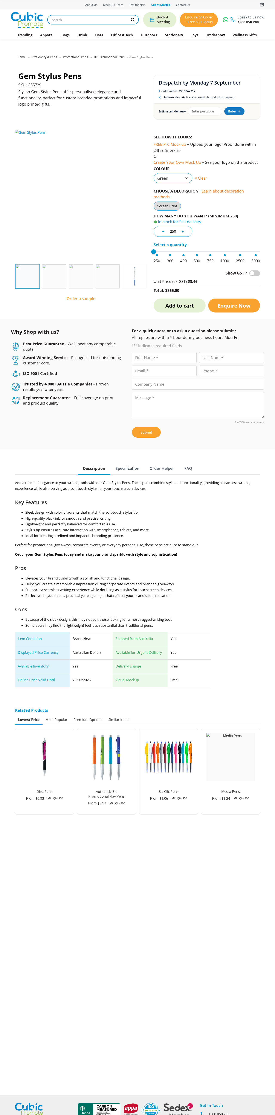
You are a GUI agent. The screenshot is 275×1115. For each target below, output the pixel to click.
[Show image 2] (54, 276)
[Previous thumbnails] (18, 276)
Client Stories (160, 5)
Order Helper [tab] (162, 468)
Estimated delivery (172, 111)
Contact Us (183, 5)
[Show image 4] (107, 276)
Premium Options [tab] (87, 719)
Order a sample (81, 298)
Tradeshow (215, 35)
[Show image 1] (27, 276)
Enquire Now (234, 305)
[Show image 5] (134, 276)
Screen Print (167, 206)
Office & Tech (122, 35)
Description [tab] (94, 468)
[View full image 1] (81, 195)
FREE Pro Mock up (170, 144)
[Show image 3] (80, 276)
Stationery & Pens (44, 57)
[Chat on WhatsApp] (225, 19)
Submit (146, 432)
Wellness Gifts (245, 35)
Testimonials (137, 5)
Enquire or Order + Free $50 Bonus (199, 19)
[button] (25, 35)
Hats (99, 35)
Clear (202, 178)
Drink (82, 35)
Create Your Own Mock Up (177, 162)
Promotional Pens (75, 57)
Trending (24, 35)
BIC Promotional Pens (109, 57)
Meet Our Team (113, 5)
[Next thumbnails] (144, 276)
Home (21, 57)
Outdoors (149, 35)
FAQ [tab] (188, 468)
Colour (162, 168)
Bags (65, 35)
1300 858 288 (248, 22)
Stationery (174, 35)
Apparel (46, 35)
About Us (91, 5)
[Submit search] (132, 20)
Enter (232, 111)
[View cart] (262, 4)
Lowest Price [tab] (29, 719)
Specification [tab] (127, 468)
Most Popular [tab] (56, 719)
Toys (194, 35)
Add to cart (179, 305)
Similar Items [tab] (118, 719)
